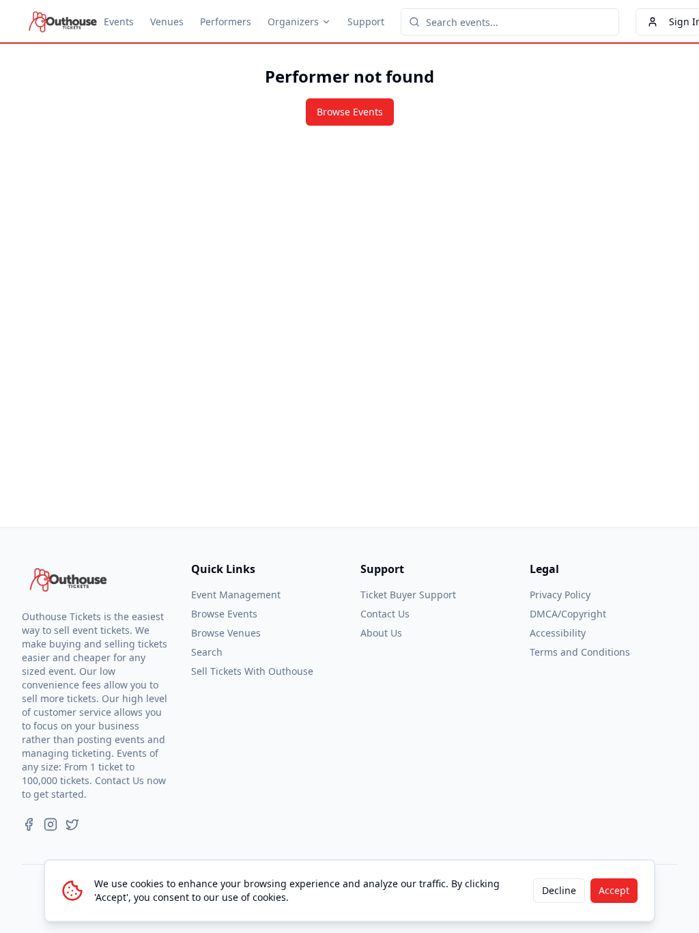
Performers (225, 21)
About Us (381, 632)
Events (119, 21)
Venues (167, 21)
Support (365, 21)
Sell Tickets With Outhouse (252, 671)
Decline (559, 890)
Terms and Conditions (580, 651)
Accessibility (558, 632)
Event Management (236, 594)
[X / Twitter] (72, 824)
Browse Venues (226, 632)
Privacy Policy (560, 594)
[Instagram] (50, 824)
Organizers (293, 21)
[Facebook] (28, 824)
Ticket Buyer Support (408, 594)
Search (207, 651)
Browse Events (350, 111)
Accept (614, 890)
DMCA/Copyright (568, 613)
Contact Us (385, 613)
